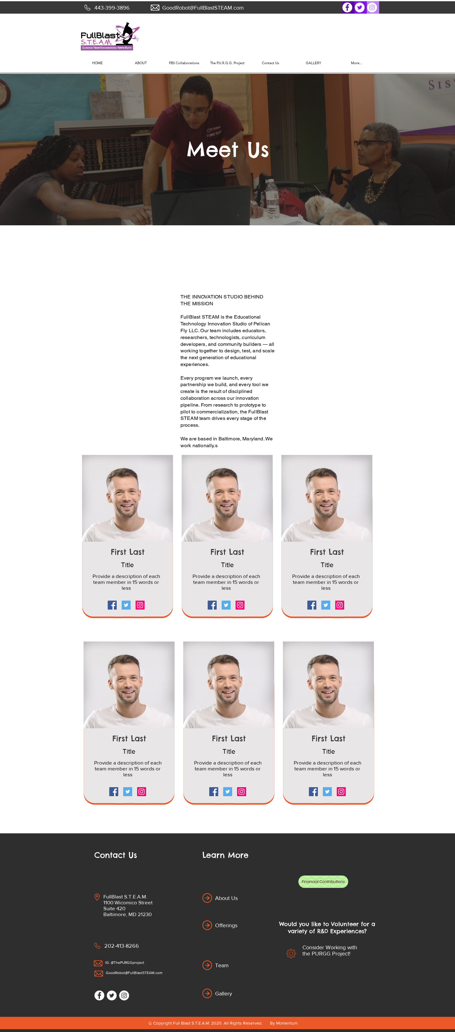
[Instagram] (372, 7)
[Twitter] (360, 7)
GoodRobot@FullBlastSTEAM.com (203, 8)
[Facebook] (347, 7)
